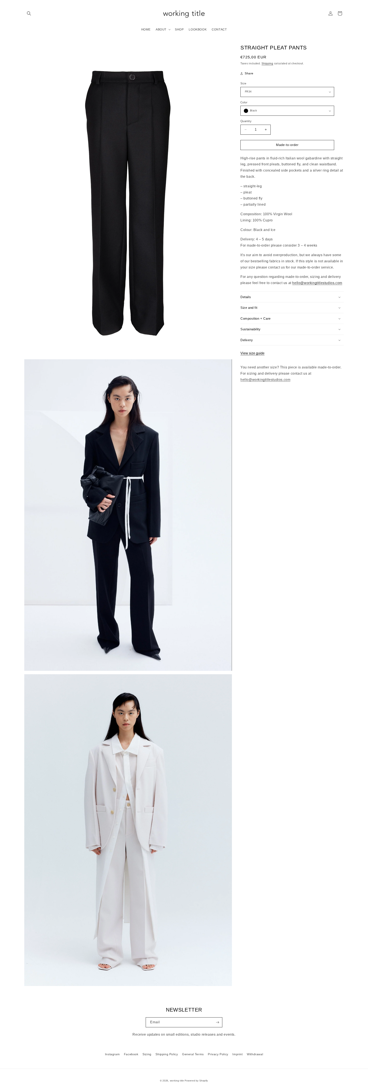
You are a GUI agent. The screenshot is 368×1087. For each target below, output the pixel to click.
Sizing (146, 1054)
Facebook (131, 1054)
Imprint (237, 1054)
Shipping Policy (166, 1054)
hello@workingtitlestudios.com (317, 283)
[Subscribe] (217, 1022)
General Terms (193, 1054)
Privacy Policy (218, 1054)
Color (243, 102)
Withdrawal (255, 1054)
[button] (29, 13)
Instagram (112, 1054)
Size (243, 83)
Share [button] (249, 73)
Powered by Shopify (196, 1080)
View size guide (252, 353)
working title (177, 1080)
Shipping (267, 63)
